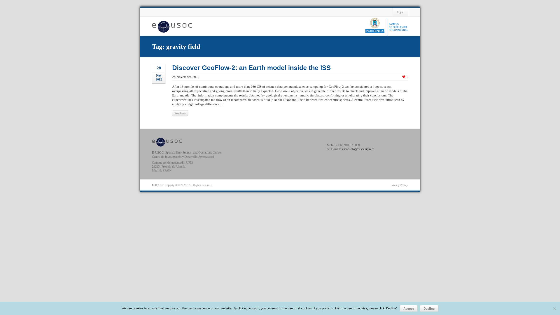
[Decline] (554, 308)
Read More (180, 113)
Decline (429, 308)
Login (400, 12)
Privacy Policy (399, 185)
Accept (408, 308)
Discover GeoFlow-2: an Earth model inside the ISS (251, 67)
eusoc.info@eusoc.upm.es (358, 149)
